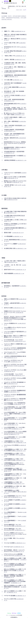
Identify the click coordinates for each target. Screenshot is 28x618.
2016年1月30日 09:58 (12, 383)
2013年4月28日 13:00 (21, 248)
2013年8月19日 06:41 (18, 546)
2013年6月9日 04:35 (9, 577)
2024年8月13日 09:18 (20, 55)
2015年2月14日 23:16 (9, 465)
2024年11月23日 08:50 (9, 225)
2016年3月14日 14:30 (15, 361)
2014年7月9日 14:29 (19, 114)
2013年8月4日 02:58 (9, 153)
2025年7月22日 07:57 (11, 212)
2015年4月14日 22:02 (20, 450)
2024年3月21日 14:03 (17, 182)
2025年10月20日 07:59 (12, 178)
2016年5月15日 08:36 (9, 92)
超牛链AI (6, 1)
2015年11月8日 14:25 (12, 424)
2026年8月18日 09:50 (19, 31)
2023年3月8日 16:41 (13, 76)
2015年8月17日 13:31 (14, 434)
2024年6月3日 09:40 (9, 64)
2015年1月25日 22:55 (15, 475)
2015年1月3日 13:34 (13, 479)
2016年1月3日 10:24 (18, 400)
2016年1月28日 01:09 (9, 387)
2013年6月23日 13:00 (19, 555)
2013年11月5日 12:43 (13, 135)
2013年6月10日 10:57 (9, 566)
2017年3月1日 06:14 (18, 337)
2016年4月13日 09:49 (12, 353)
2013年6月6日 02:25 (21, 595)
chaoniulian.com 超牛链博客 (16, 615)
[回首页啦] (1, 7)
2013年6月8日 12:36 (16, 582)
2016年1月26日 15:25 (14, 391)
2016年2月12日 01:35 (19, 375)
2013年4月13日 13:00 (18, 273)
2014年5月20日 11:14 (20, 526)
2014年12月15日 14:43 (18, 483)
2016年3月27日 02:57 (11, 357)
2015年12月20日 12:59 (19, 404)
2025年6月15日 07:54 (9, 217)
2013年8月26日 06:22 (20, 543)
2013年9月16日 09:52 (14, 148)
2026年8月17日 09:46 (9, 36)
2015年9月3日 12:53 (9, 101)
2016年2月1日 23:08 (11, 379)
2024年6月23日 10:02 (19, 59)
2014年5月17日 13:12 (9, 535)
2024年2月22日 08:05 (12, 262)
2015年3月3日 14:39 (20, 460)
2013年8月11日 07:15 (18, 551)
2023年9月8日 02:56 (18, 236)
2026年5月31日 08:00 (12, 199)
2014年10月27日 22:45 (16, 497)
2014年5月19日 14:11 (20, 530)
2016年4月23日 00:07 (17, 349)
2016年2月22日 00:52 (9, 371)
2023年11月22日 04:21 (9, 72)
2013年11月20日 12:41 (9, 131)
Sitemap (9, 613)
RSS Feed (14, 613)
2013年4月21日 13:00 (21, 160)
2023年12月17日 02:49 (18, 232)
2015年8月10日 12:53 (14, 438)
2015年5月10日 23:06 (20, 442)
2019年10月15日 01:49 (18, 307)
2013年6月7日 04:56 (12, 592)
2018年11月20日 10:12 (9, 328)
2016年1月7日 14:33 (9, 396)
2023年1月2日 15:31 (18, 79)
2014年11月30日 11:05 (12, 487)
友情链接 (19, 613)
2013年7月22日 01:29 (20, 269)
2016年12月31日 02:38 (19, 341)
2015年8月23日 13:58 (16, 428)
